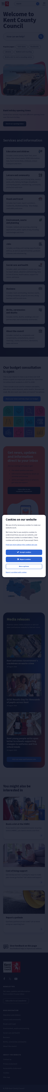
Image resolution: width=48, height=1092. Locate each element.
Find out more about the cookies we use (21, 544)
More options (24, 566)
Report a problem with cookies (16, 572)
